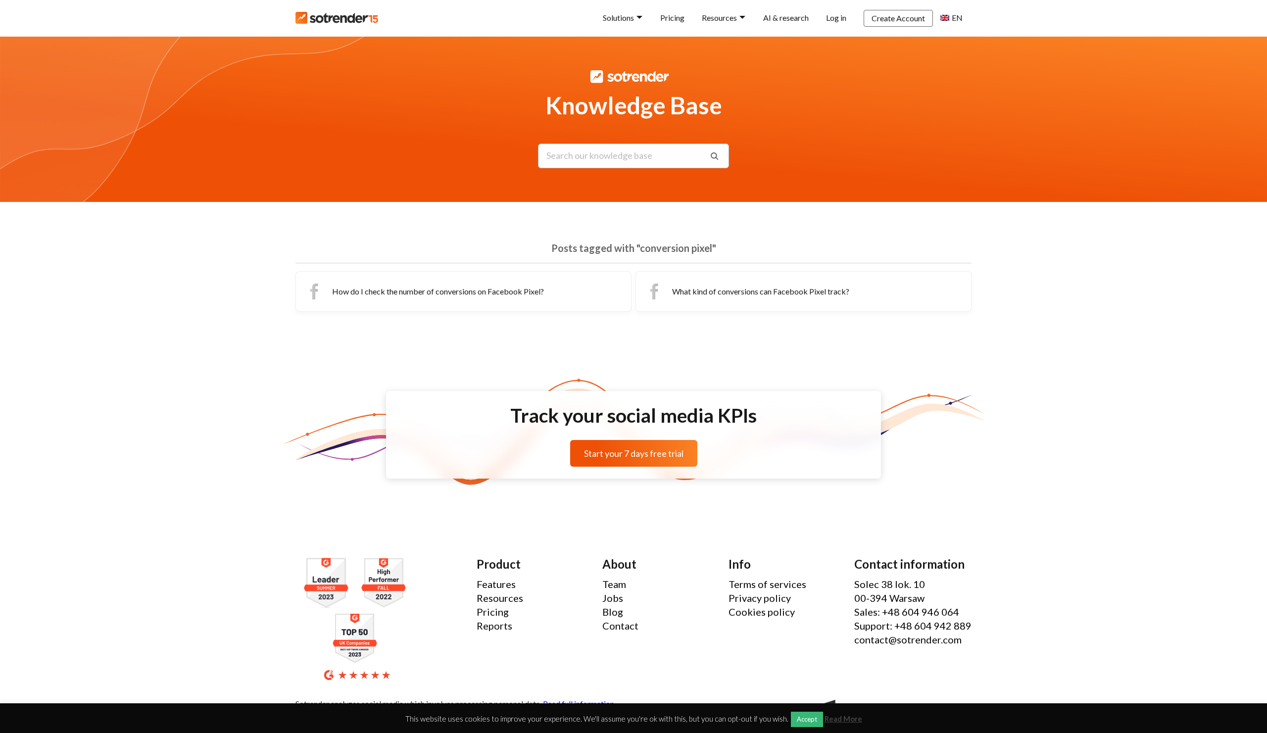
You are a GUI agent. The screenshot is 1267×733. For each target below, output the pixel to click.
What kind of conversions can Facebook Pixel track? (760, 291)
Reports (494, 626)
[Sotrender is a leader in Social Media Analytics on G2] (328, 583)
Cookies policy (762, 612)
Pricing (672, 17)
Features (496, 584)
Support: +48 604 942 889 (913, 626)
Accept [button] (807, 719)
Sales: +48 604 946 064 (906, 612)
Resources (719, 17)
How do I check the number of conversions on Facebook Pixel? (438, 291)
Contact (620, 626)
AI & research (786, 17)
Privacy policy (760, 598)
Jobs (612, 598)
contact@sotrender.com (908, 639)
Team (614, 584)
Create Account (898, 18)
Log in (836, 17)
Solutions (618, 17)
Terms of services (767, 584)
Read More (843, 719)
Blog (612, 612)
